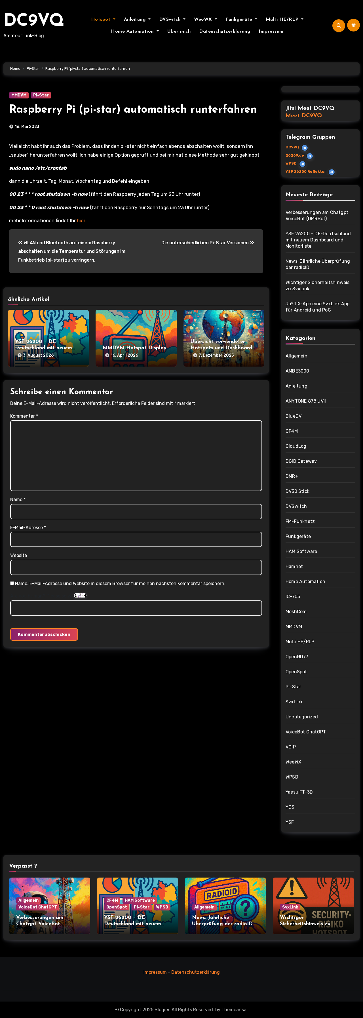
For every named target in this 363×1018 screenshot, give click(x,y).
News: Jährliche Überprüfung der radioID (318, 264)
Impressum (271, 31)
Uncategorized (302, 717)
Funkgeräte (239, 19)
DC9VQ (33, 21)
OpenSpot (296, 671)
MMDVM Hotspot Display (134, 348)
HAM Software (301, 551)
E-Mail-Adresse (28, 527)
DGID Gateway (301, 461)
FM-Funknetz (300, 521)
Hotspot (101, 19)
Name (18, 499)
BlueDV (293, 416)
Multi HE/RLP (283, 19)
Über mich (179, 31)
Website (18, 555)
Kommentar (24, 416)
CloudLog (296, 446)
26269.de (295, 155)
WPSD (291, 163)
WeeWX (204, 19)
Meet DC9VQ (304, 116)
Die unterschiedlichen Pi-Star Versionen (205, 242)
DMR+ (292, 476)
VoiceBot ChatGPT (306, 732)
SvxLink (294, 701)
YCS (290, 807)
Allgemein (296, 356)
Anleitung (135, 19)
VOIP (291, 747)
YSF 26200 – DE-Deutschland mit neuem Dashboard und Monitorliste (318, 240)
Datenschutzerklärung (224, 31)
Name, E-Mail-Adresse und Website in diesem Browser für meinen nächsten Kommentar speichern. (120, 583)
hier (81, 220)
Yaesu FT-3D (299, 792)
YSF (290, 822)
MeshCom (296, 611)
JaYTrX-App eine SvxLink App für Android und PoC (317, 307)
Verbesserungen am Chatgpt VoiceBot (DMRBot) (317, 215)
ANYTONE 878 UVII (306, 401)
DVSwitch (170, 19)
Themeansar (234, 1009)
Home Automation (133, 31)
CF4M (292, 431)
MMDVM (18, 95)
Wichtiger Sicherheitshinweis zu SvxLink (318, 285)
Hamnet (294, 566)
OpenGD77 (297, 656)
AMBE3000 (297, 371)
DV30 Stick (297, 491)
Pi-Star (41, 95)
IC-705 (293, 596)
